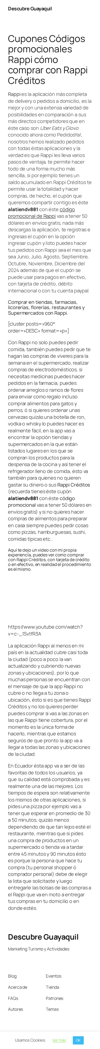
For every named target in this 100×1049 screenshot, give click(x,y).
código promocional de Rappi (41, 212)
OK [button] (78, 1040)
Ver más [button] (59, 1040)
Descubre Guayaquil (30, 8)
